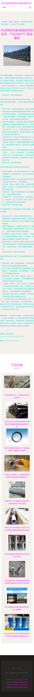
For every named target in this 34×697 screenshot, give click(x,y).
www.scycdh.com (21, 679)
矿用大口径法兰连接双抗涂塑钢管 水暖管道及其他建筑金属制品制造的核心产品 (17, 424)
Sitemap (25, 687)
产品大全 (16, 22)
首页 (10, 22)
